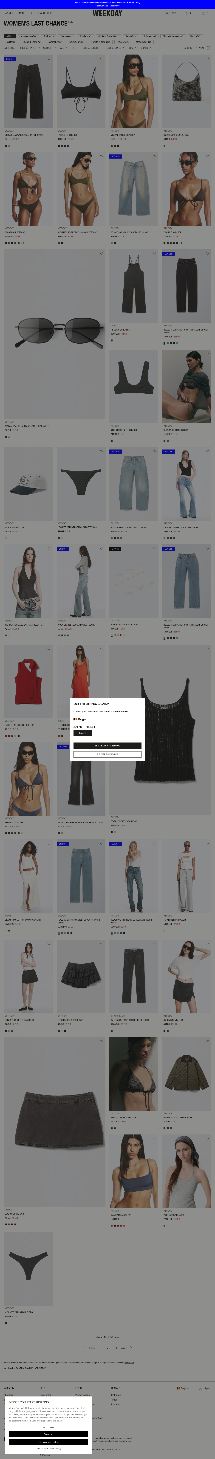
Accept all (48, 1434)
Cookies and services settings (48, 1448)
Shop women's (102, 6)
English (82, 733)
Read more (48, 1428)
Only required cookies (48, 1442)
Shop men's (114, 6)
